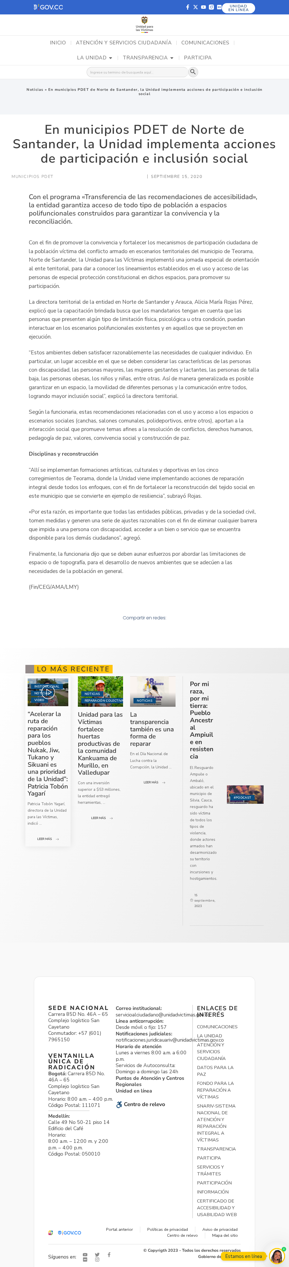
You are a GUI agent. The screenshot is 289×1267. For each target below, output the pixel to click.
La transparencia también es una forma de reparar (152, 729)
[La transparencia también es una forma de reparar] (152, 691)
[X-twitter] (195, 7)
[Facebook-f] (187, 7)
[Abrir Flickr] (86, 1259)
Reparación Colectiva (104, 701)
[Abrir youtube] (86, 1254)
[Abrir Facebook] (110, 1254)
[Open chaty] (277, 1256)
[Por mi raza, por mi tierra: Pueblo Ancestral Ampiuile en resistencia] (245, 794)
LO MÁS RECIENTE (73, 669)
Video (39, 700)
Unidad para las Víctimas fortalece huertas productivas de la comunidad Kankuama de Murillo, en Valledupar (100, 743)
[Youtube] (203, 7)
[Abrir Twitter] (98, 1254)
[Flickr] (219, 7)
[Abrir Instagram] (98, 1259)
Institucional (46, 686)
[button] (48, 7)
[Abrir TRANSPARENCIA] (171, 58)
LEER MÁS (44, 839)
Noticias (35, 89)
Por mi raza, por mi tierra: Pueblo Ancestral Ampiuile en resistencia (201, 720)
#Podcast (242, 798)
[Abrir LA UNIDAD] (110, 58)
